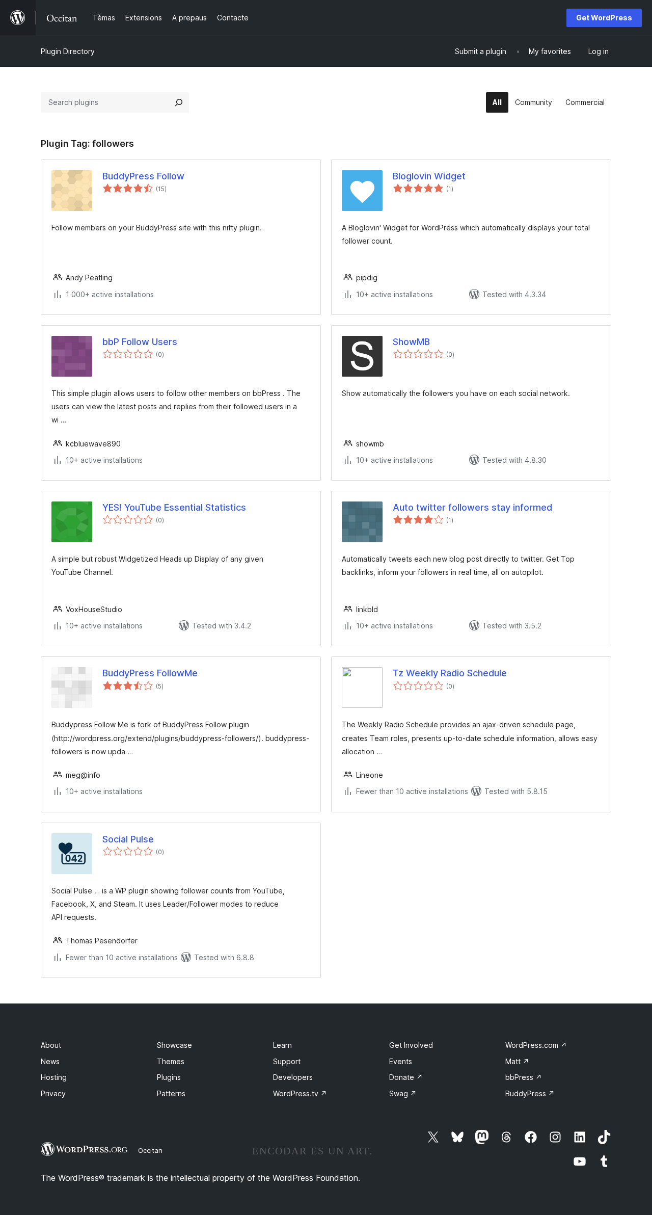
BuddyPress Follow (143, 176)
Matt (517, 1061)
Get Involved (411, 1045)
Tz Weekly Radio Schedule (450, 673)
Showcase (174, 1045)
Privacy (53, 1093)
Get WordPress (604, 17)
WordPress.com (536, 1045)
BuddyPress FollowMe (150, 673)
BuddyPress (530, 1093)
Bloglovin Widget (429, 176)
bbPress (523, 1077)
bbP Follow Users (139, 341)
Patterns (171, 1093)
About (51, 1045)
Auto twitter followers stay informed (472, 507)
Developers (293, 1077)
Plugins (169, 1077)
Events (400, 1061)
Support (287, 1061)
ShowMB (411, 341)
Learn (282, 1045)
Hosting (54, 1077)
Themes (170, 1061)
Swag (403, 1093)
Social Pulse (128, 839)
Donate (406, 1077)
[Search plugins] (179, 102)
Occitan (150, 1150)
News (50, 1061)
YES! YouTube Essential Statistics (174, 507)
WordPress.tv (300, 1093)
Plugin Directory (68, 51)
